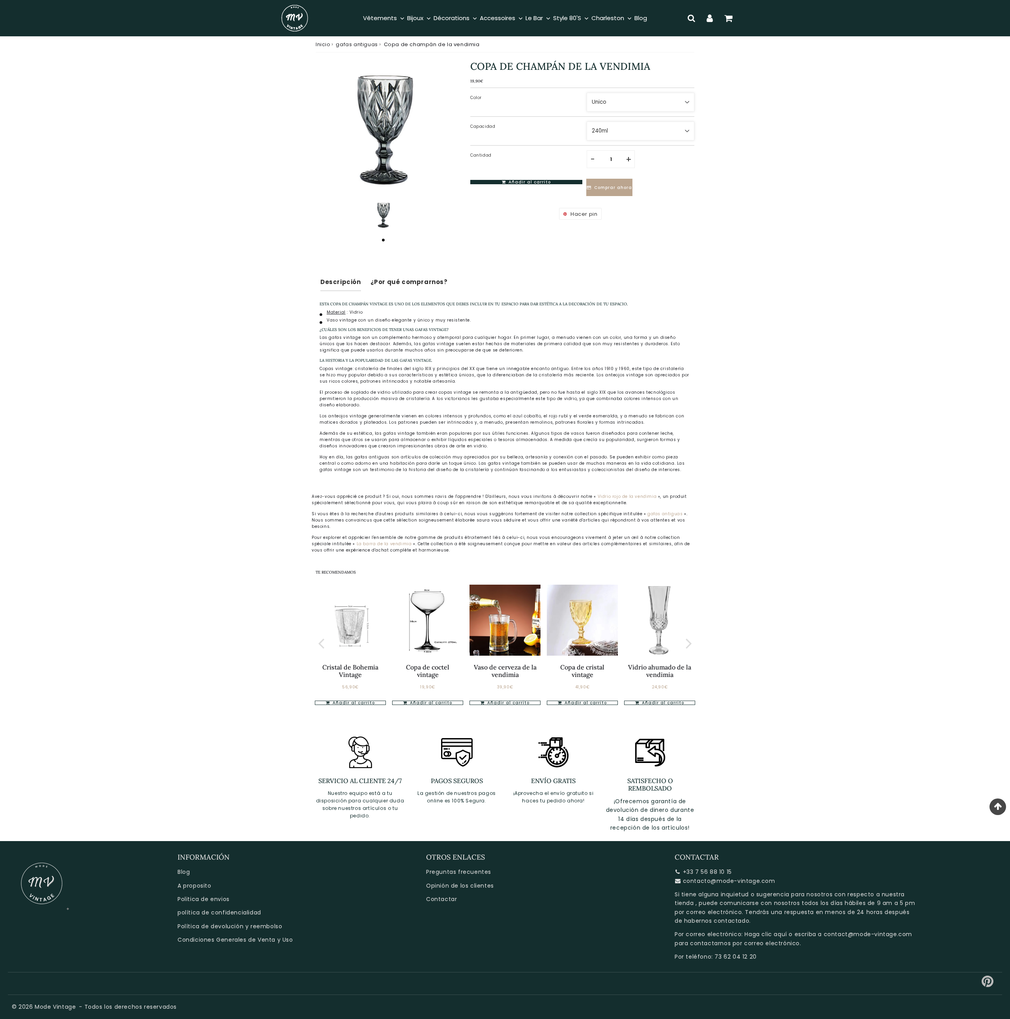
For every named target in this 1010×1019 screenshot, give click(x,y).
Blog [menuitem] (640, 18)
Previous (321, 643)
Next (688, 643)
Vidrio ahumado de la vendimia (659, 671)
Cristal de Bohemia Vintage (350, 671)
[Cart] (728, 18)
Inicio (323, 44)
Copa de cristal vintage (582, 671)
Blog (184, 872)
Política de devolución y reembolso (230, 926)
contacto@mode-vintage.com (729, 881)
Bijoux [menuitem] (415, 18)
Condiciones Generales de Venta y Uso (235, 940)
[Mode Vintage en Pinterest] (988, 984)
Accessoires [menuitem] (497, 18)
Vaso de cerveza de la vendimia (505, 671)
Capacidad (482, 126)
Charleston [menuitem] (607, 18)
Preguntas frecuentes (458, 872)
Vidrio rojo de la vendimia (627, 496)
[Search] (691, 18)
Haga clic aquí (765, 934)
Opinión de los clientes (460, 886)
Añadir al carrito (353, 703)
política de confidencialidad (219, 912)
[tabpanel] (383, 214)
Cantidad (481, 155)
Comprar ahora (613, 188)
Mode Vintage (55, 1007)
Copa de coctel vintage (427, 671)
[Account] (710, 18)
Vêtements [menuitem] (380, 18)
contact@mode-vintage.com (868, 934)
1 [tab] (383, 240)
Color (476, 98)
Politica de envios (204, 899)
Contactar (441, 899)
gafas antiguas (357, 44)
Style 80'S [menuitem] (567, 18)
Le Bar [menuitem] (534, 18)
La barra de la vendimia (385, 544)
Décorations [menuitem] (451, 18)
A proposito (194, 886)
